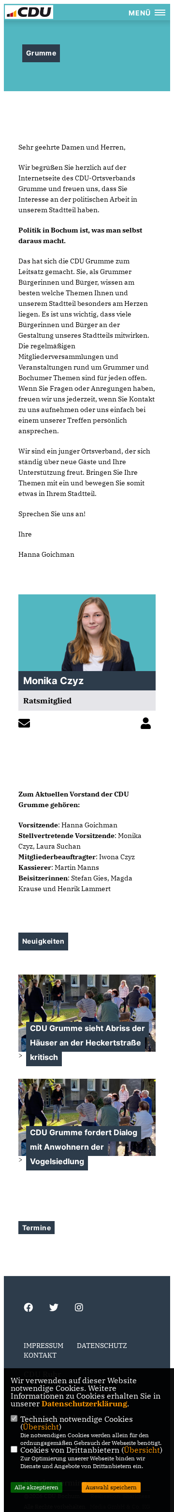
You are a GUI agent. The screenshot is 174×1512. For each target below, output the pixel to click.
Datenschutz (102, 1345)
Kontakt (40, 1355)
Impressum (43, 1345)
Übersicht (41, 1426)
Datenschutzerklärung (84, 1403)
